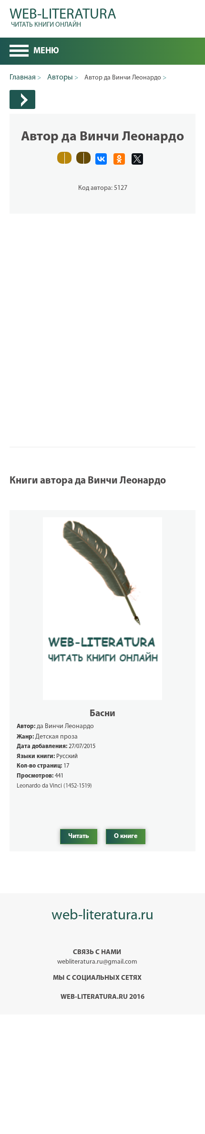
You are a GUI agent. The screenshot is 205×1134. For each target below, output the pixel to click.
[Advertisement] (102, 316)
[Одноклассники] (119, 159)
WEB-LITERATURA (63, 16)
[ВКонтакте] (101, 159)
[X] (137, 159)
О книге (125, 836)
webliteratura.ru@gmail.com (97, 962)
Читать (78, 836)
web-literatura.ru (102, 915)
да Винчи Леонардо (65, 726)
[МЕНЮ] (19, 52)
